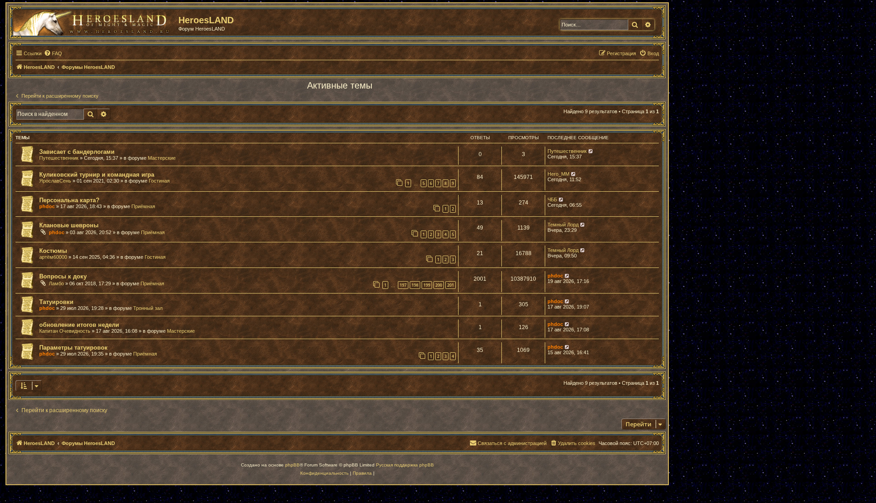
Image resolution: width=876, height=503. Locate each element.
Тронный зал (147, 308)
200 (438, 285)
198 (415, 285)
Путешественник (58, 158)
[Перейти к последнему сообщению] (591, 151)
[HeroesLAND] (93, 21)
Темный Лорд (563, 224)
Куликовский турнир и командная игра (96, 174)
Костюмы (53, 250)
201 (450, 285)
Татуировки (56, 302)
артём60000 (53, 257)
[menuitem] (53, 53)
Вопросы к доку (63, 276)
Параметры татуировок (73, 347)
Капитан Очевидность (64, 331)
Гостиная (159, 180)
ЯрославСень (55, 180)
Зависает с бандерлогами (77, 151)
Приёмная (143, 206)
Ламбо (56, 283)
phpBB (292, 464)
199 (426, 285)
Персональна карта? (69, 200)
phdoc (47, 206)
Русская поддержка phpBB (405, 464)
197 (403, 285)
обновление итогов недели (79, 324)
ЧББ (552, 199)
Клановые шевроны (69, 225)
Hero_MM (558, 174)
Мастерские (162, 158)
